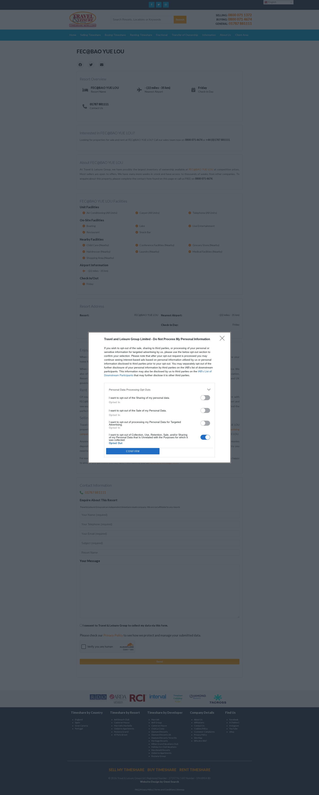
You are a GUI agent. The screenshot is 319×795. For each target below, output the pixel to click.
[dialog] (159, 397)
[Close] (223, 339)
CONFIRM (133, 451)
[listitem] (159, 389)
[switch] (205, 397)
